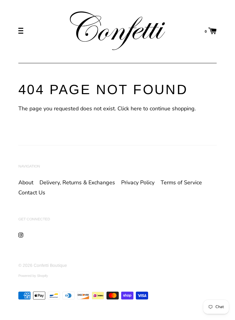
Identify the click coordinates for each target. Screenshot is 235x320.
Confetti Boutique (50, 265)
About (25, 182)
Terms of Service (181, 182)
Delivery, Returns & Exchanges (77, 182)
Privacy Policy (138, 182)
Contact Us (31, 192)
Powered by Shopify (33, 276)
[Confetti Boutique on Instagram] (20, 234)
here (136, 108)
